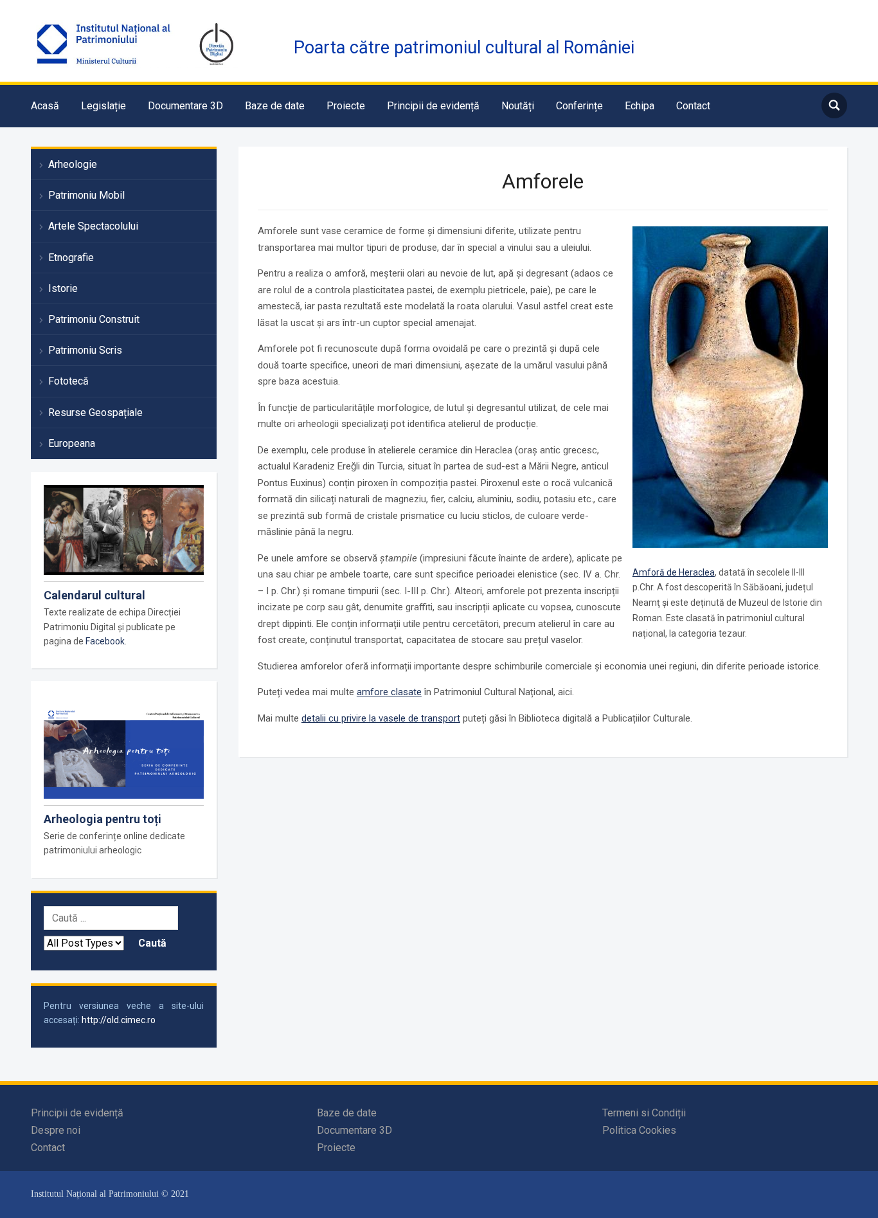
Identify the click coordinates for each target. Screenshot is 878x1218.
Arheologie (72, 164)
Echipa (639, 106)
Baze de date (275, 106)
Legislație (103, 106)
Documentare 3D (185, 106)
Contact (693, 106)
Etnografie (71, 257)
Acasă (45, 106)
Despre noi (55, 1130)
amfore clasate (389, 692)
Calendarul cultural (94, 595)
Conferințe (579, 106)
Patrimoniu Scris (85, 350)
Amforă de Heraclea (673, 572)
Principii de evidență (433, 106)
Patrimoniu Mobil (86, 195)
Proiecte (346, 106)
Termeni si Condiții (644, 1113)
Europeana (71, 443)
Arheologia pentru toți (102, 819)
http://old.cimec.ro (119, 1020)
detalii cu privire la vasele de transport (380, 718)
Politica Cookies (639, 1130)
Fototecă (68, 381)
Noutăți (517, 106)
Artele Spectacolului (93, 226)
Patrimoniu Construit (93, 319)
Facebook (105, 641)
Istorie (63, 288)
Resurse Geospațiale (95, 412)
